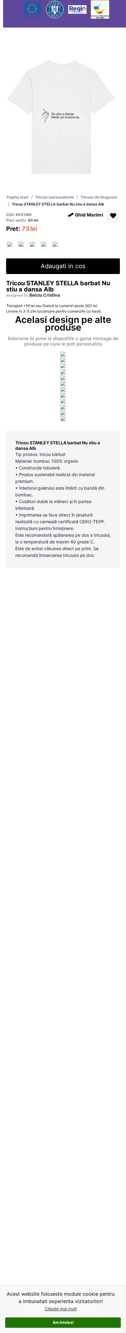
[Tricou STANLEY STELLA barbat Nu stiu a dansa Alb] (9, 246)
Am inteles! (63, 1322)
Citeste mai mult (61, 1308)
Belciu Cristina (44, 295)
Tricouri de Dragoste (98, 197)
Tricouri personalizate (54, 197)
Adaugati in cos (63, 266)
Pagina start (18, 197)
